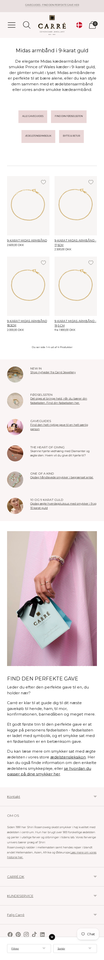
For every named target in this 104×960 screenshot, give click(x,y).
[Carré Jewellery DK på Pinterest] (18, 935)
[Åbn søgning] (27, 25)
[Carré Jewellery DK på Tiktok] (34, 935)
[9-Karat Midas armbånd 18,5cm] (28, 286)
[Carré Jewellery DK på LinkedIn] (42, 935)
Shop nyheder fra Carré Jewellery (53, 372)
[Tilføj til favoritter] (43, 182)
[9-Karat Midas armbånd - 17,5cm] (76, 205)
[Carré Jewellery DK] (52, 25)
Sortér (61, 948)
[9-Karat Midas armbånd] (28, 205)
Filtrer (15, 948)
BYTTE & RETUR (71, 135)
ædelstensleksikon (68, 757)
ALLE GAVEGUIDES (32, 116)
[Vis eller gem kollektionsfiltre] (52, 937)
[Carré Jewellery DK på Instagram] (26, 935)
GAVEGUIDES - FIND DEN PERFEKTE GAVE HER (52, 5)
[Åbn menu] (12, 25)
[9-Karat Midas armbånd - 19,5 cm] (76, 286)
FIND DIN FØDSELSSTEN (69, 116)
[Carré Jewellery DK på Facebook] (10, 935)
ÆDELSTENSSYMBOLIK (38, 135)
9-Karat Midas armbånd (27, 240)
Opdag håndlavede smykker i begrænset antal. (61, 477)
